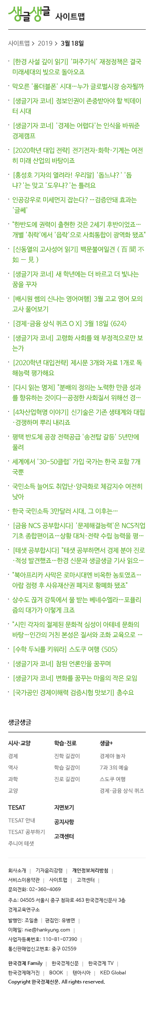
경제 (13, 756)
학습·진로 (65, 743)
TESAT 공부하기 (26, 832)
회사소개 (17, 871)
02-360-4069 (45, 890)
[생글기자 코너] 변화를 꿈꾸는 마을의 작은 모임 (74, 678)
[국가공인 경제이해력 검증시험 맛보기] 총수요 (73, 693)
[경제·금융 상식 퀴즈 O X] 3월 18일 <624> (69, 324)
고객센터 (86, 880)
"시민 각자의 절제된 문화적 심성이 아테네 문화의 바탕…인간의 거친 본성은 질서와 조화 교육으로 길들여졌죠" (77, 635)
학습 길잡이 (67, 768)
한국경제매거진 (24, 973)
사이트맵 (70, 17)
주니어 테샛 (21, 844)
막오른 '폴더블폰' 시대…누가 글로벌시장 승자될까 (78, 87)
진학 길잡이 (67, 756)
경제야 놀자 (113, 756)
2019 (45, 43)
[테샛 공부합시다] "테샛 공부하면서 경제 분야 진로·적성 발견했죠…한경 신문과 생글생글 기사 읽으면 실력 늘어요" (78, 561)
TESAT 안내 (21, 821)
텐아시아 (82, 973)
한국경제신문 (65, 964)
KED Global (113, 973)
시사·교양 (19, 743)
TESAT (16, 807)
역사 (13, 768)
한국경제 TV (101, 964)
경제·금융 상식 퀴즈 (122, 791)
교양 (13, 791)
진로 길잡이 (67, 779)
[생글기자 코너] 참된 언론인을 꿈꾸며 (61, 664)
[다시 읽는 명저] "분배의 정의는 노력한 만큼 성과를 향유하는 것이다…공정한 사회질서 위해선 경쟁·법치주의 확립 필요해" (78, 398)
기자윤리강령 (49, 871)
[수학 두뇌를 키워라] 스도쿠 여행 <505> (65, 650)
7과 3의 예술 (114, 768)
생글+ (106, 743)
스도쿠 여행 (113, 779)
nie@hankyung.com (47, 930)
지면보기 (64, 807)
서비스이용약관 (24, 880)
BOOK (56, 973)
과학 (13, 779)
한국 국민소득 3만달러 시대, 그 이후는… (65, 511)
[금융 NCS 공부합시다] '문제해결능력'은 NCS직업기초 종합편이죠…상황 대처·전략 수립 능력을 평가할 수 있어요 (78, 536)
